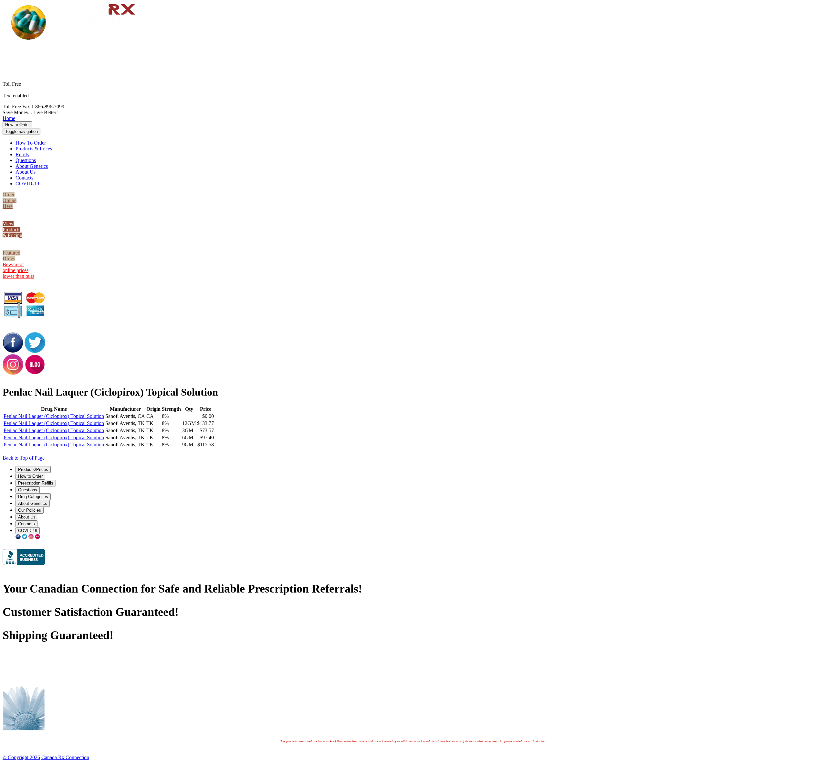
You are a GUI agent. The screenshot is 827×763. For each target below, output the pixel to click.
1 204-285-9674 (46, 95)
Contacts (24, 177)
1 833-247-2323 (423, 56)
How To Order (31, 143)
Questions (26, 160)
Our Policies (29, 510)
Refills (22, 154)
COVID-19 (27, 183)
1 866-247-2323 (423, 50)
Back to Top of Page (24, 458)
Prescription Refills (35, 483)
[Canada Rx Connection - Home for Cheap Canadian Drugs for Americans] (79, 39)
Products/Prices (33, 469)
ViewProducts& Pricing (12, 229)
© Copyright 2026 (21, 757)
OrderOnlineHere (9, 200)
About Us (26, 172)
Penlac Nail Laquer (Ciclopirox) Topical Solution (54, 416)
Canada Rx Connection (65, 757)
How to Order (17, 124)
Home (9, 118)
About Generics (32, 166)
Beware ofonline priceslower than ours (18, 270)
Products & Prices (34, 148)
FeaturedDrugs (11, 255)
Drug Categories (33, 496)
